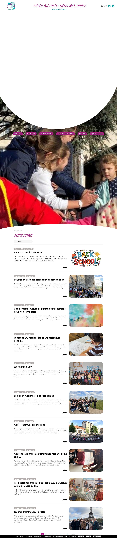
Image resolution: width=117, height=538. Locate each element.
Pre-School (31, 134)
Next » (73, 534)
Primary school (46, 134)
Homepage (17, 134)
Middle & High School (65, 134)
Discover (82, 134)
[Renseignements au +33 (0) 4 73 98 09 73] (113, 6)
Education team (97, 134)
